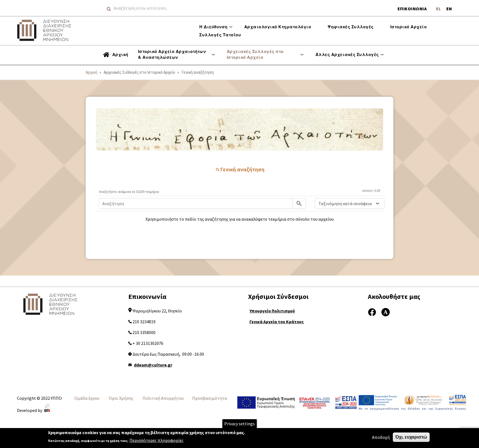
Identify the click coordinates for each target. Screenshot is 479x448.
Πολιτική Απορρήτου (163, 398)
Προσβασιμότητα (209, 398)
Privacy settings (239, 423)
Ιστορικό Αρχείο (408, 27)
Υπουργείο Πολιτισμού (272, 311)
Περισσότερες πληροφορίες (156, 440)
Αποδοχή (381, 437)
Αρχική (120, 54)
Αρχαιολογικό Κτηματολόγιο (277, 27)
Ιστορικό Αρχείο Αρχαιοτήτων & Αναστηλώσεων (172, 54)
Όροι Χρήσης (121, 398)
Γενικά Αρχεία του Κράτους (276, 321)
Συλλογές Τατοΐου (220, 35)
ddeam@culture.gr (153, 365)
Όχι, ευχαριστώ (411, 437)
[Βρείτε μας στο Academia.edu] (385, 311)
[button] (239, 129)
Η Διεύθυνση (213, 27)
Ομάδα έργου (87, 398)
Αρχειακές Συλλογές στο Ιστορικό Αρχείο (255, 54)
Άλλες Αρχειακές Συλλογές (347, 54)
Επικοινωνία (412, 8)
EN (449, 8)
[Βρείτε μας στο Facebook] (372, 311)
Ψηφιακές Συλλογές (351, 27)
